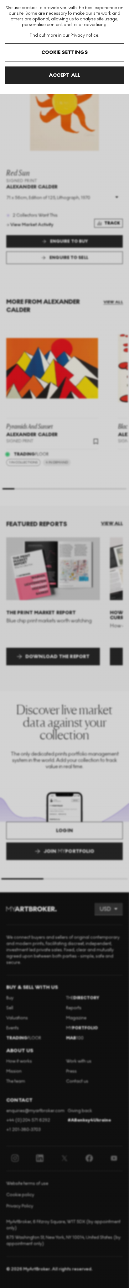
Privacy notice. (84, 35)
